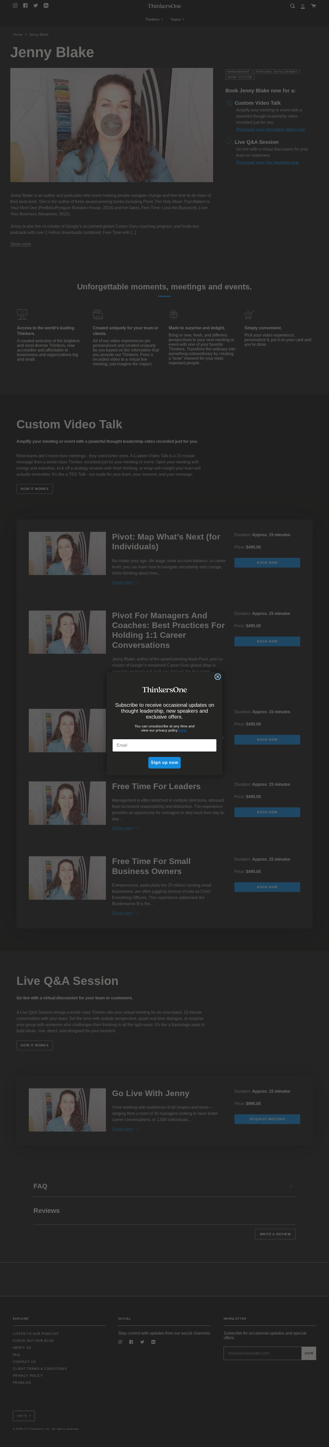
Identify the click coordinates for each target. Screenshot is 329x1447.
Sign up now (164, 762)
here (182, 730)
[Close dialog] (217, 676)
